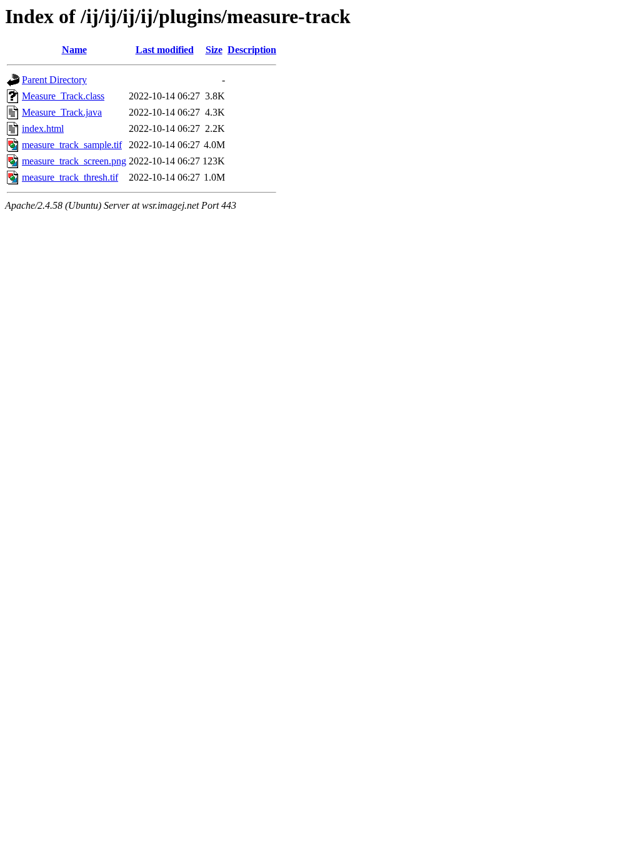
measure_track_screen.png (74, 161)
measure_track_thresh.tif (70, 177)
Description (252, 49)
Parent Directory (54, 79)
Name (74, 49)
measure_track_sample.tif (72, 144)
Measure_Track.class (63, 96)
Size (214, 49)
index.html (43, 128)
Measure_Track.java (62, 112)
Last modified (165, 49)
